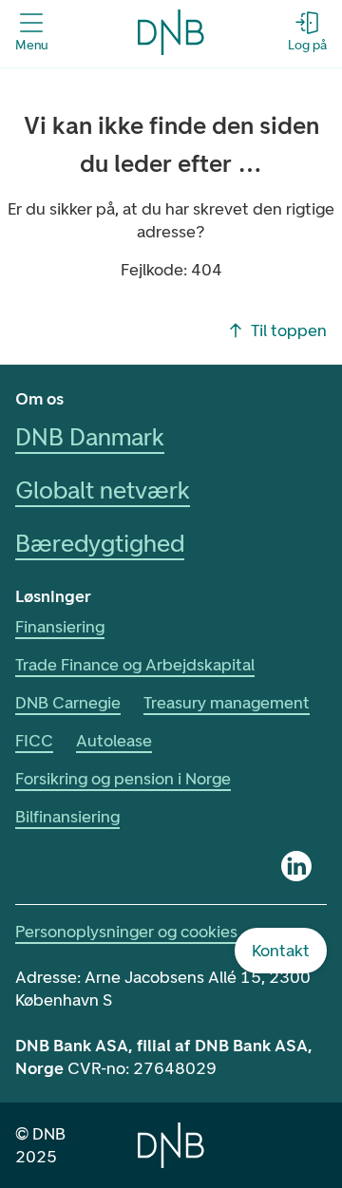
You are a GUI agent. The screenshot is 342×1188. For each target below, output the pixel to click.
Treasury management (226, 702)
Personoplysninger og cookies (126, 931)
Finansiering (59, 626)
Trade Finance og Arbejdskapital (135, 664)
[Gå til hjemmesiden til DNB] (171, 32)
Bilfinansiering (67, 816)
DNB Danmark (89, 437)
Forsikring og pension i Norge (123, 778)
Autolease (114, 740)
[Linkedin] (296, 866)
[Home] (171, 1145)
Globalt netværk (102, 490)
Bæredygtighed (99, 543)
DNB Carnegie (68, 702)
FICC (34, 740)
